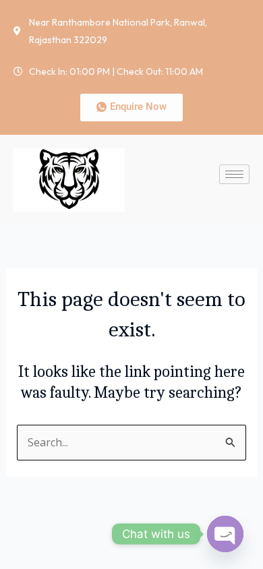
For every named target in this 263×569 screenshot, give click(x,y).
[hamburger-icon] (234, 174)
